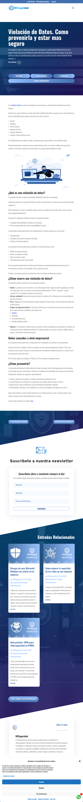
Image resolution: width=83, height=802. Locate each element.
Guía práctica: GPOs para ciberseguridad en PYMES (22, 644)
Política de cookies (32, 799)
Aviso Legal (52, 799)
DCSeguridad (43, 76)
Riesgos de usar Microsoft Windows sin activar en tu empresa (22, 571)
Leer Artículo (12, 62)
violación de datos (16, 105)
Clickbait (14, 313)
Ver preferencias (41, 794)
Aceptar (41, 782)
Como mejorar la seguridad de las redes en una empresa (58, 570)
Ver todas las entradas (23, 699)
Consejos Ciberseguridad (41, 81)
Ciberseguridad (15, 582)
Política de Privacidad (43, 799)
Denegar (41, 788)
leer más (12, 609)
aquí (32, 401)
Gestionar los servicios (8, 776)
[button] (80, 761)
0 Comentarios (64, 76)
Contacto (53, 1)
